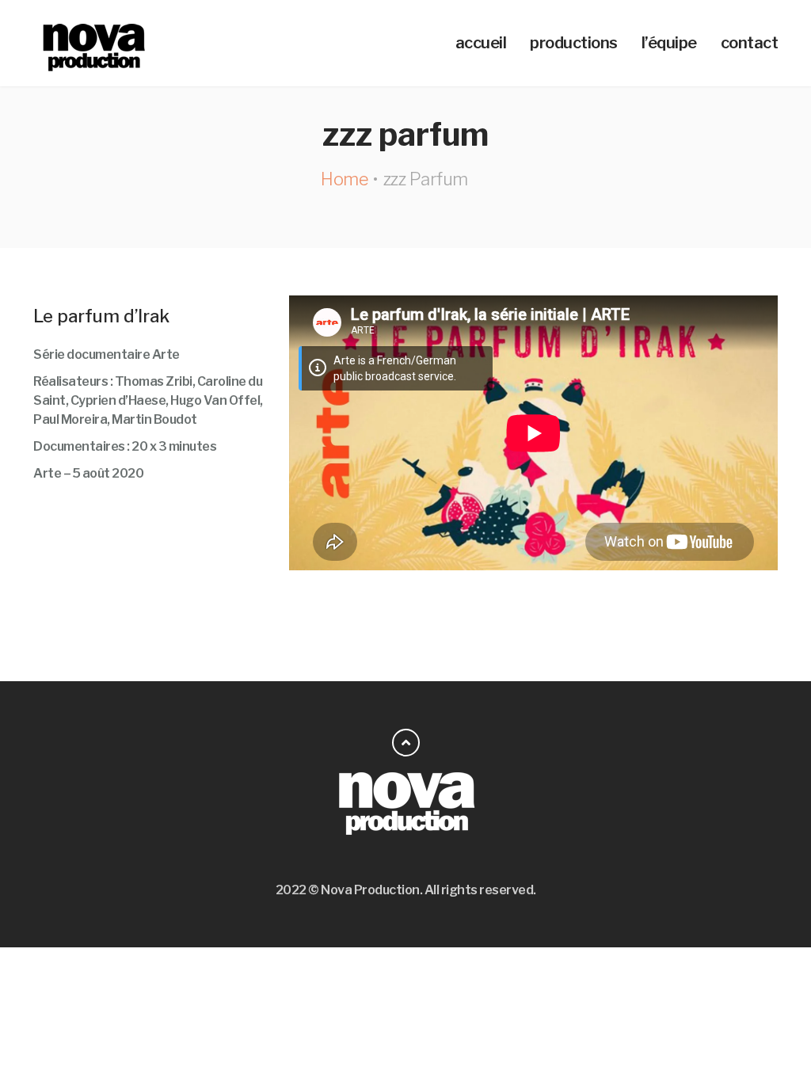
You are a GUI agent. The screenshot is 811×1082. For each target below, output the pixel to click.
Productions (574, 43)
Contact (750, 43)
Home (344, 179)
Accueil (481, 43)
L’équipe (669, 43)
